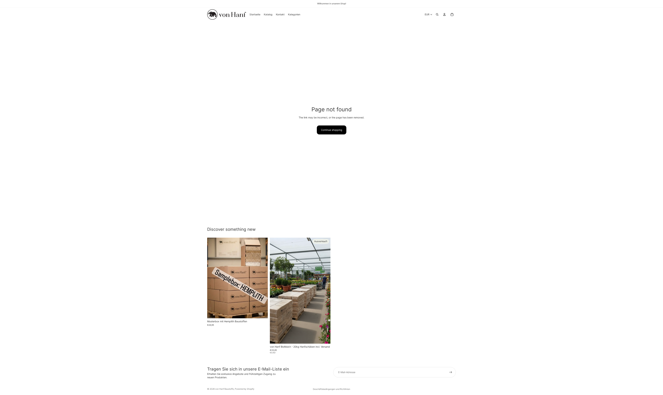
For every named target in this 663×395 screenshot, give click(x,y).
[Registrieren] (450, 372)
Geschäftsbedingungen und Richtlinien (331, 389)
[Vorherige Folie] (212, 278)
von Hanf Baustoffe (224, 389)
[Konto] (444, 14)
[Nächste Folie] (262, 278)
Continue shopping (331, 129)
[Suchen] (437, 14)
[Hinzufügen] (262, 313)
